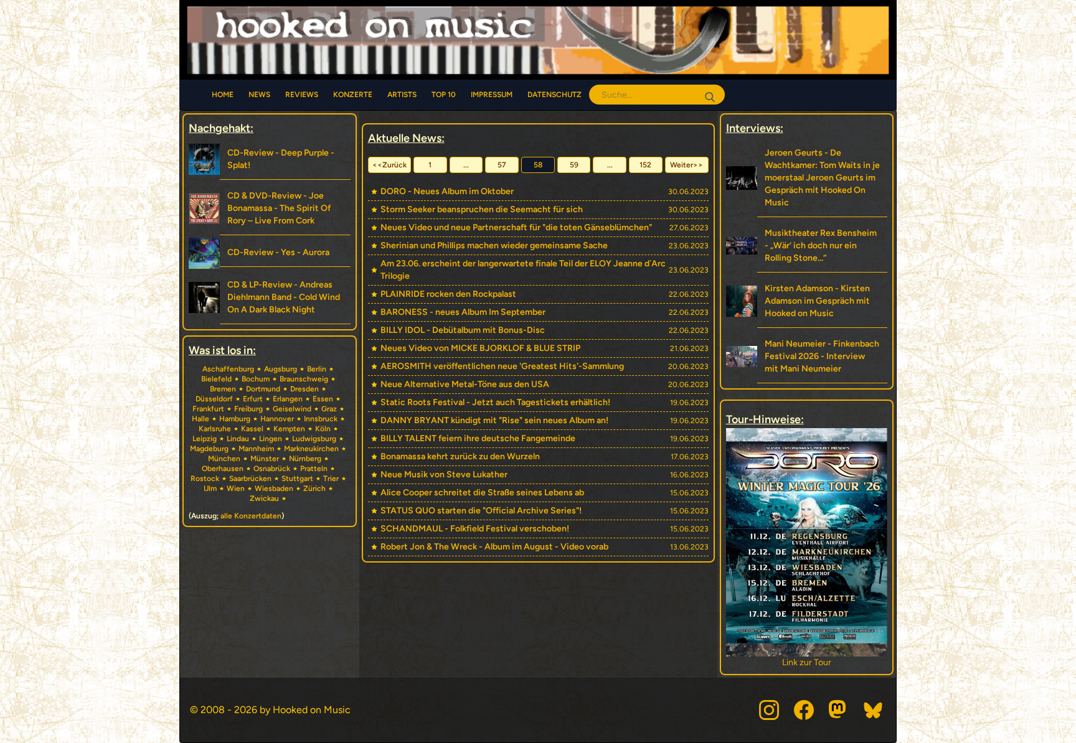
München (224, 458)
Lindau (238, 438)
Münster (264, 458)
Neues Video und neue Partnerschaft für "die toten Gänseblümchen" (516, 227)
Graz (329, 408)
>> (686, 165)
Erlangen (288, 399)
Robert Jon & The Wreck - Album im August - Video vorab (494, 546)
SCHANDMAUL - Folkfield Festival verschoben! (474, 528)
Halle (200, 418)
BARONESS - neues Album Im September (462, 312)
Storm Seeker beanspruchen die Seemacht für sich (481, 209)
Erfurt (253, 399)
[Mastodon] (838, 710)
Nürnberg (305, 458)
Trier (331, 478)
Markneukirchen (311, 448)
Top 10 (444, 94)
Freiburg (248, 408)
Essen (323, 399)
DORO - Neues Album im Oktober (447, 191)
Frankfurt (208, 408)
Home (223, 94)
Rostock (205, 478)
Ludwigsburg (314, 438)
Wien (236, 488)
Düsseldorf (214, 399)
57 (502, 165)
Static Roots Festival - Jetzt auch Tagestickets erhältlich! (495, 402)
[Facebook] (803, 710)
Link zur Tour (806, 662)
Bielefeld (216, 379)
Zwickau (264, 498)
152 (645, 165)
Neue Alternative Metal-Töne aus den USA (464, 384)
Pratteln (314, 468)
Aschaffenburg (228, 369)
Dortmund (263, 389)
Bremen (223, 389)
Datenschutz (554, 94)
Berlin (316, 369)
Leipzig (204, 438)
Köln (323, 428)
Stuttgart (297, 478)
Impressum (491, 94)
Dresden (304, 389)
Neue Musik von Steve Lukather (443, 474)
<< (389, 165)
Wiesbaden (274, 488)
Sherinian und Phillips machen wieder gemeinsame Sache (494, 245)
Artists (402, 94)
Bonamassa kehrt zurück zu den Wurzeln (460, 456)
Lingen (270, 438)
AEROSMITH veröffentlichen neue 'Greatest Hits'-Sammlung (502, 366)
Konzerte (352, 94)
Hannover (277, 418)
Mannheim (256, 448)
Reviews (301, 94)
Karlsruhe (215, 428)
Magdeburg (209, 448)
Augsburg (280, 369)
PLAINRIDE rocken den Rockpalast (448, 294)
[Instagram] (769, 710)
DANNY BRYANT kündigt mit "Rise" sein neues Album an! (494, 420)
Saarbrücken (250, 478)
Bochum (256, 379)
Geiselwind (292, 408)
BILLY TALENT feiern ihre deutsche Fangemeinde (477, 438)
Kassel (252, 428)
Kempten (289, 428)
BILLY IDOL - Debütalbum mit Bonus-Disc (462, 330)
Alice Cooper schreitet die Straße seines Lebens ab (482, 492)
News (259, 94)
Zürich (314, 488)
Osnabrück (271, 468)
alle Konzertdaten (250, 516)
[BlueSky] (873, 710)
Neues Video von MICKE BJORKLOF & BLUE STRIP (480, 348)
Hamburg (234, 418)
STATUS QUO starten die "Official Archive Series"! (481, 510)
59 (574, 165)
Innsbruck (320, 418)
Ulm (210, 488)
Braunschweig (304, 379)
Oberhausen (222, 468)
